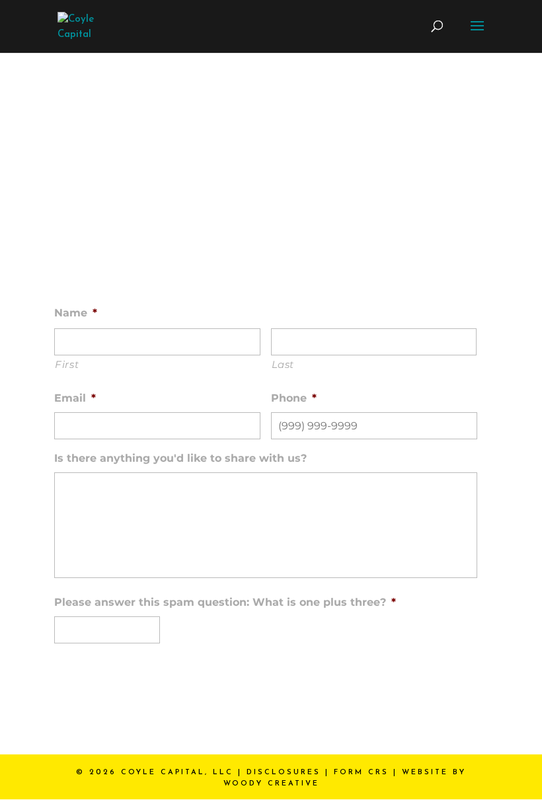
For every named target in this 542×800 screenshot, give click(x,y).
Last (283, 364)
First (67, 364)
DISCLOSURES (284, 772)
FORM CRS (361, 772)
